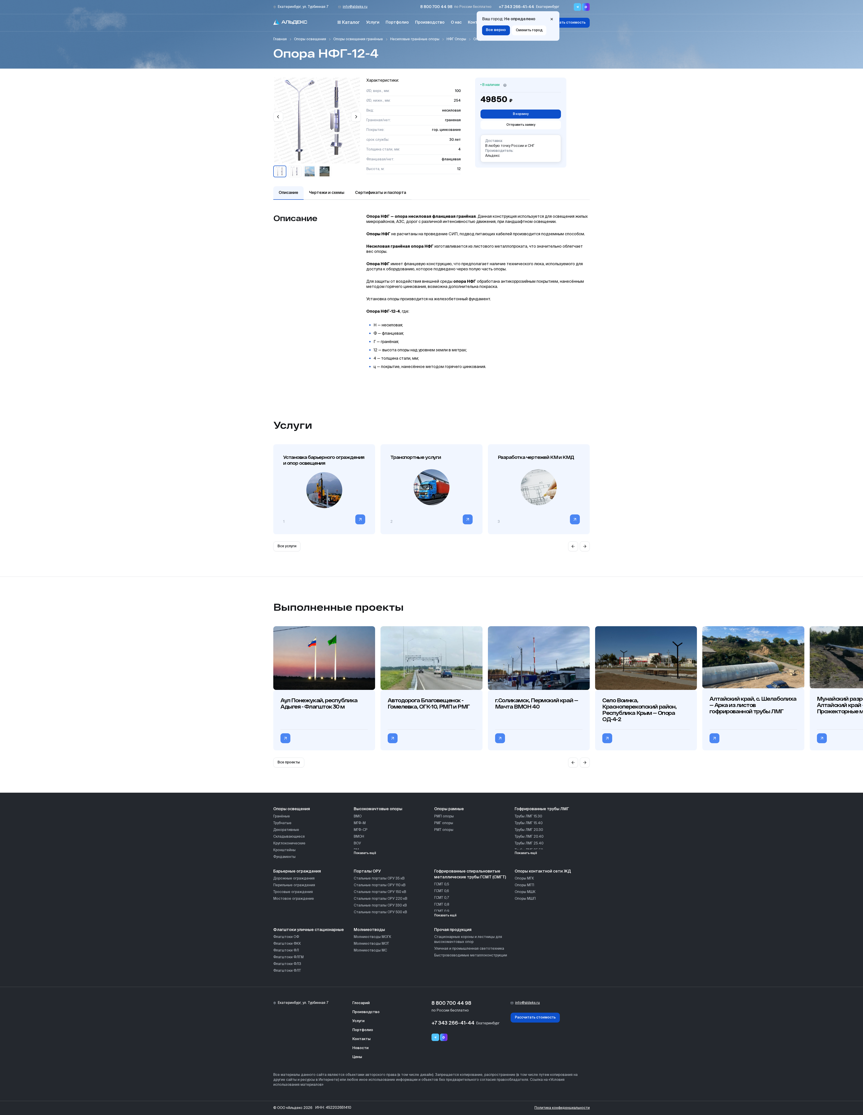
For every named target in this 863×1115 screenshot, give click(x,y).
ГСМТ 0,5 (441, 884)
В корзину (521, 114)
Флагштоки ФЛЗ (287, 964)
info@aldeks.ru (355, 7)
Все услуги (287, 546)
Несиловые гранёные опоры (414, 39)
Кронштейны (284, 850)
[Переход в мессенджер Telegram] (577, 7)
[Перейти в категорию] (360, 519)
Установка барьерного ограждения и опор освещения (323, 460)
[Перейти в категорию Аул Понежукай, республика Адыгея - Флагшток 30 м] (285, 738)
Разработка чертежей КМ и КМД (536, 457)
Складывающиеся (289, 836)
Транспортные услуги (415, 457)
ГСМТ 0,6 (441, 891)
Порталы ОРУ (367, 871)
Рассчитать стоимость (565, 22)
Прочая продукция (453, 930)
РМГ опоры (443, 823)
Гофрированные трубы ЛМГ (542, 809)
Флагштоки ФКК (287, 943)
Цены (357, 1057)
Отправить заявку (520, 124)
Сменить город (529, 30)
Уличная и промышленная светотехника (469, 948)
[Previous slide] (278, 117)
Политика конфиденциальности (562, 1108)
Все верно (496, 30)
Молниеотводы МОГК (372, 937)
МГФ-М (360, 823)
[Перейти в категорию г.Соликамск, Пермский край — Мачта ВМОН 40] (500, 738)
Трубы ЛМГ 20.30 (529, 830)
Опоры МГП (524, 885)
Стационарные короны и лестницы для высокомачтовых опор (468, 939)
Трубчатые (282, 823)
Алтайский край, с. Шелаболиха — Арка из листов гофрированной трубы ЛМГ (753, 704)
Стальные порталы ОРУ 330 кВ (380, 905)
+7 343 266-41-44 (516, 7)
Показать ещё (365, 853)
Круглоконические (289, 843)
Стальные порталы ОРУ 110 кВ (379, 885)
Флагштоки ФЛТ (287, 970)
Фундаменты (284, 857)
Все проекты (289, 762)
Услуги (372, 22)
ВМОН (359, 836)
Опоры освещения (310, 39)
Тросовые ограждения (293, 892)
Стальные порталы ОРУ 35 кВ (379, 878)
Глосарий (361, 1003)
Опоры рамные (449, 809)
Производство (430, 22)
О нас (456, 22)
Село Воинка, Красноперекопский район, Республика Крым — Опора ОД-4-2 (639, 709)
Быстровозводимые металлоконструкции (470, 955)
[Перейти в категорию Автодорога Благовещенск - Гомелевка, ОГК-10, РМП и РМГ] (393, 738)
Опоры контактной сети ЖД (543, 871)
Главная (280, 39)
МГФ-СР (360, 830)
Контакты (361, 1039)
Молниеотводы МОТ (371, 943)
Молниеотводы (369, 930)
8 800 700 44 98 (436, 7)
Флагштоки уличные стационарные (308, 930)
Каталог (351, 22)
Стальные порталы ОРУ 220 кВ (380, 898)
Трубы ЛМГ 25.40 (529, 843)
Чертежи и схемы (326, 193)
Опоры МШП (525, 898)
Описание (288, 193)
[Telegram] (435, 1037)
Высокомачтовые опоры (378, 809)
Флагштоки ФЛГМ (288, 957)
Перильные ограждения (294, 885)
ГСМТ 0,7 (441, 898)
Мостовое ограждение (293, 898)
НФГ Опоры (456, 39)
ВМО (358, 816)
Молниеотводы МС (370, 950)
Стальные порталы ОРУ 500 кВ (380, 912)
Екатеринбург (547, 7)
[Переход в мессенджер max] (586, 7)
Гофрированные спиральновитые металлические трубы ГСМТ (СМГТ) (470, 874)
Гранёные (281, 816)
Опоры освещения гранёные (358, 39)
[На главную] (290, 23)
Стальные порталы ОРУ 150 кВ (380, 892)
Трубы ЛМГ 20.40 (529, 836)
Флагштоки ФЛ (286, 950)
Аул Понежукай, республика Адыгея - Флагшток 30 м (319, 703)
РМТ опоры (443, 830)
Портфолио (397, 22)
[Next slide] (356, 117)
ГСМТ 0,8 (441, 904)
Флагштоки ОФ (286, 937)
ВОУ (357, 843)
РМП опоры (444, 816)
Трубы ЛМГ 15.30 (528, 816)
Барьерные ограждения (297, 871)
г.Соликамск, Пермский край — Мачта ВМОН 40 (536, 703)
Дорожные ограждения (294, 878)
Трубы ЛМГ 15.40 (529, 823)
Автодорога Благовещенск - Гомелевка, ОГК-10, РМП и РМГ (429, 703)
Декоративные (286, 830)
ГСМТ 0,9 (441, 911)
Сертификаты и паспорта (380, 193)
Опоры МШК (525, 892)
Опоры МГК (524, 878)
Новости (360, 1048)
